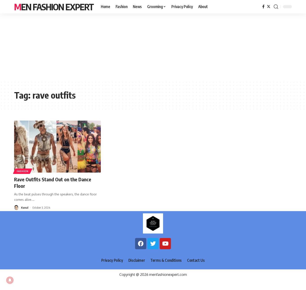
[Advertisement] (153, 47)
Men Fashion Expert (54, 6)
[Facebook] (263, 7)
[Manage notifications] (9, 280)
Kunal (24, 207)
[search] (276, 7)
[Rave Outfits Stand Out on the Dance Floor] (57, 147)
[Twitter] (269, 7)
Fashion (22, 171)
